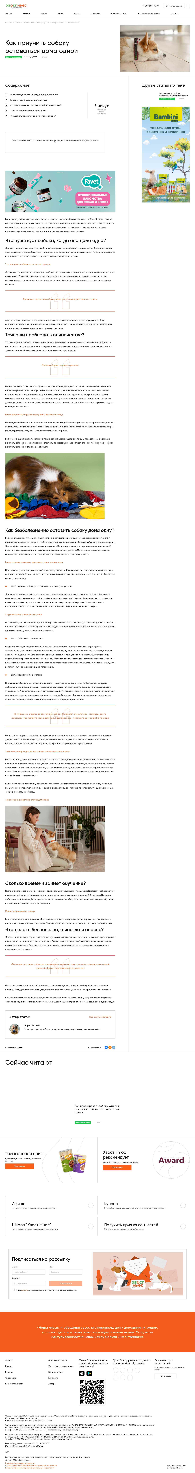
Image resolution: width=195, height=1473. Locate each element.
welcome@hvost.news (61, 1439)
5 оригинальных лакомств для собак (23, 614)
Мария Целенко (32, 1025)
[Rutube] (130, 1377)
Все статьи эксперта (100, 1017)
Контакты (175, 13)
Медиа (9, 13)
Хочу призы (19, 1166)
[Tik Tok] (122, 1377)
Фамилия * (16, 1278)
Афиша (44, 13)
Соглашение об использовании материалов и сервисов (31, 1465)
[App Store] (81, 1373)
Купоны (77, 13)
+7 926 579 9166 (42, 1444)
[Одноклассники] (110, 1047)
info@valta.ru (71, 1430)
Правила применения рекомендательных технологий (29, 1468)
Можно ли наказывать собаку (20, 911)
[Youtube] (122, 1370)
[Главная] (16, 6)
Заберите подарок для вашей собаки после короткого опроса (37, 751)
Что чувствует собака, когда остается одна (28, 264)
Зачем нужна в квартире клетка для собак (27, 800)
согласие (24, 1290)
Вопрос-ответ (55, 1372)
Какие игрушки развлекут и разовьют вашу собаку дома (34, 562)
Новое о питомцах (57, 1360)
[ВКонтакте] (106, 1047)
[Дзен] (115, 1377)
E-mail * (15, 1267)
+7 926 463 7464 (35, 1446)
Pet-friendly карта (119, 13)
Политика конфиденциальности (19, 1463)
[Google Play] (89, 1373)
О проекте (95, 13)
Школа (60, 13)
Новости (26, 13)
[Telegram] (113, 1047)
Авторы (52, 1383)
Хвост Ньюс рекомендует (149, 13)
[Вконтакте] (115, 1370)
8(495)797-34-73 (38, 1430)
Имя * (51, 1267)
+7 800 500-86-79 (150, 6)
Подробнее (117, 1167)
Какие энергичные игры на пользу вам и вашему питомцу (34, 414)
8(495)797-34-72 (21, 1430)
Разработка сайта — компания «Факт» (176, 1466)
